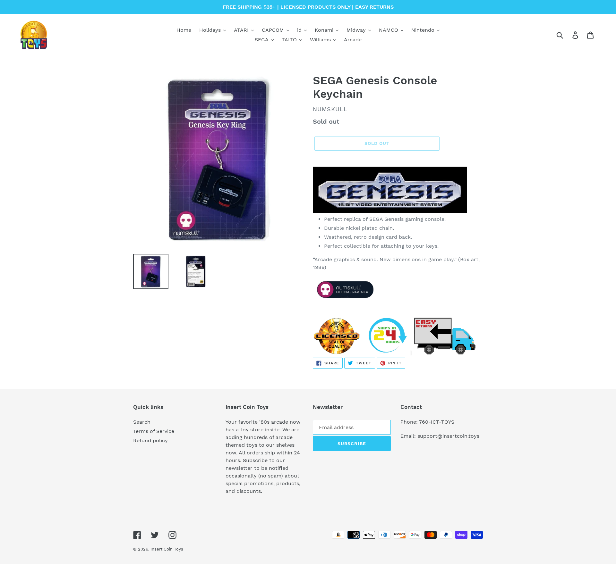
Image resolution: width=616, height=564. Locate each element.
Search (141, 422)
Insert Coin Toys (166, 549)
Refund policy (150, 440)
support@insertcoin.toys (448, 436)
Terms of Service (153, 431)
